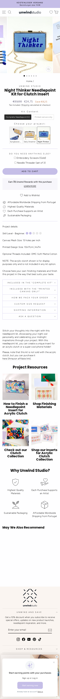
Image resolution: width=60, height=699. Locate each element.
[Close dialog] (56, 656)
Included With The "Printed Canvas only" (30, 290)
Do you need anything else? (30, 154)
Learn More (30, 186)
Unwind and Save (29, 612)
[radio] (17, 117)
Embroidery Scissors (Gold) (31, 158)
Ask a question (30, 316)
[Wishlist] (51, 12)
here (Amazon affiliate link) (16, 358)
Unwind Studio (30, 86)
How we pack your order (30, 298)
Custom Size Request (29, 304)
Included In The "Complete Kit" (30, 283)
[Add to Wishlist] (5, 536)
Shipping (25, 105)
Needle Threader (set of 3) (31, 162)
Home (29, 81)
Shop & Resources (29, 649)
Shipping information (30, 310)
